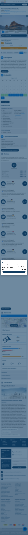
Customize (23, 269)
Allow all (14, 271)
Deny (3, 269)
